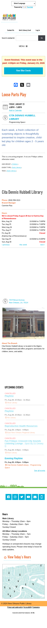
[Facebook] (9, 497)
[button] (23, 46)
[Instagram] (15, 497)
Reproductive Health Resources (21, 426)
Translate (30, 7)
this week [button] (23, 245)
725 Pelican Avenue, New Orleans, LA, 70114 (18, 301)
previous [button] (6, 245)
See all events (39, 471)
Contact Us (10, 30)
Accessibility (27, 607)
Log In (38, 30)
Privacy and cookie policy (15, 607)
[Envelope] (35, 497)
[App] (42, 497)
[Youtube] (28, 497)
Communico (36, 607)
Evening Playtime (14, 458)
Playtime (9, 396)
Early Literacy (16, 167)
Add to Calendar (15, 110)
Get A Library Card (25, 30)
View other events (23, 71)
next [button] (42, 245)
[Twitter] (22, 497)
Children (15, 164)
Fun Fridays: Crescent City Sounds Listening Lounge (24, 443)
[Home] (9, 17)
